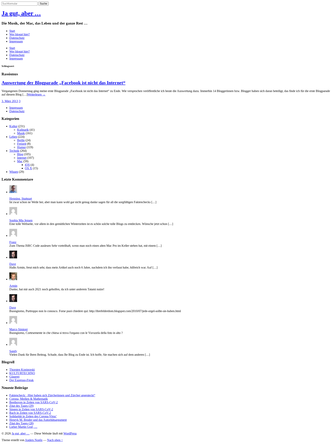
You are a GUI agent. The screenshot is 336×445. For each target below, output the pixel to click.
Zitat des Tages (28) (21, 423)
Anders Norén (33, 440)
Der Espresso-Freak (21, 380)
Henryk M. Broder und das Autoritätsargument (38, 419)
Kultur (13, 126)
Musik (21, 133)
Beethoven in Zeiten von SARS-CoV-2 (33, 402)
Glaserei (14, 376)
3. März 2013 (10, 101)
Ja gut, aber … (21, 13)
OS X (28, 168)
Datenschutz (16, 37)
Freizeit (21, 143)
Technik (14, 150)
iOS (27, 164)
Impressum (16, 41)
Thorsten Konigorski (22, 369)
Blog (20, 154)
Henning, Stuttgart (20, 198)
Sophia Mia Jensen (20, 220)
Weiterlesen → (36, 94)
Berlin (21, 140)
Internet (21, 157)
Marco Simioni (18, 329)
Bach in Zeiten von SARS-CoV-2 (30, 412)
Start (12, 30)
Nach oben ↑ (55, 440)
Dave (12, 264)
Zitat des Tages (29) (21, 405)
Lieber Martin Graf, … (23, 426)
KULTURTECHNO (22, 373)
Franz (12, 242)
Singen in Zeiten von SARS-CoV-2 (31, 409)
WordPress (70, 433)
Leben (13, 136)
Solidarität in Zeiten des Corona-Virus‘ (33, 416)
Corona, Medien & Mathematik (28, 398)
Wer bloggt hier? (19, 34)
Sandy (13, 351)
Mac (20, 161)
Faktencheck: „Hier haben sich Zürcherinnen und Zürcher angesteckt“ (52, 395)
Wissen (13, 171)
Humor (21, 147)
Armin (13, 285)
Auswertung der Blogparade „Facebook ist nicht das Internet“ (63, 82)
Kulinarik (23, 129)
